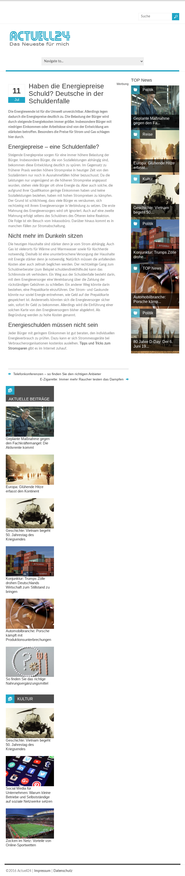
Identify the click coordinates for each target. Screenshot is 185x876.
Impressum (42, 871)
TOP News (152, 268)
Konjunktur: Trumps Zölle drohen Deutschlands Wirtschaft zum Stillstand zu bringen (28, 585)
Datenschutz (62, 871)
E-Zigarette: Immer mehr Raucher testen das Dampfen (82, 379)
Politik (148, 90)
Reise (148, 134)
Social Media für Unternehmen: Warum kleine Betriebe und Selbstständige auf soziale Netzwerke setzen (29, 794)
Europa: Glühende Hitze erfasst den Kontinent (24, 489)
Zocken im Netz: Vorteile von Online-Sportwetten (28, 843)
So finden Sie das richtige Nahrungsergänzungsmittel (27, 681)
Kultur (148, 179)
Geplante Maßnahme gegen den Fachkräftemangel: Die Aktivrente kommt (28, 443)
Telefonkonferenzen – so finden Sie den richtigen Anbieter (57, 374)
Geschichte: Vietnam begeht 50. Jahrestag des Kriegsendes (28, 534)
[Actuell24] (40, 47)
